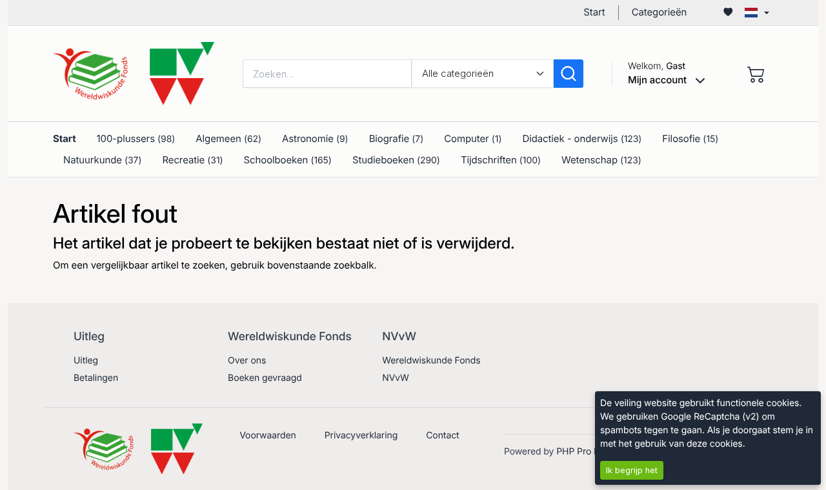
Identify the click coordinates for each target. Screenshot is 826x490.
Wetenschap (601, 160)
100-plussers (136, 138)
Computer (472, 138)
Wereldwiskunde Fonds (431, 360)
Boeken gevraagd (265, 378)
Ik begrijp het (632, 470)
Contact (442, 435)
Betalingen (96, 378)
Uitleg (86, 360)
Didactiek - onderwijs (581, 138)
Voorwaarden (267, 435)
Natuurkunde (102, 160)
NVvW (395, 378)
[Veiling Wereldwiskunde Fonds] (133, 72)
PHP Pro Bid (581, 451)
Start (594, 12)
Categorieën (659, 12)
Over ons (247, 360)
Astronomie (315, 138)
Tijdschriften (501, 160)
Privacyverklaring (361, 435)
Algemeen (228, 138)
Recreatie (192, 160)
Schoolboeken (288, 160)
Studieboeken (396, 160)
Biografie (396, 138)
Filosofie (690, 138)
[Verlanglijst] (728, 13)
